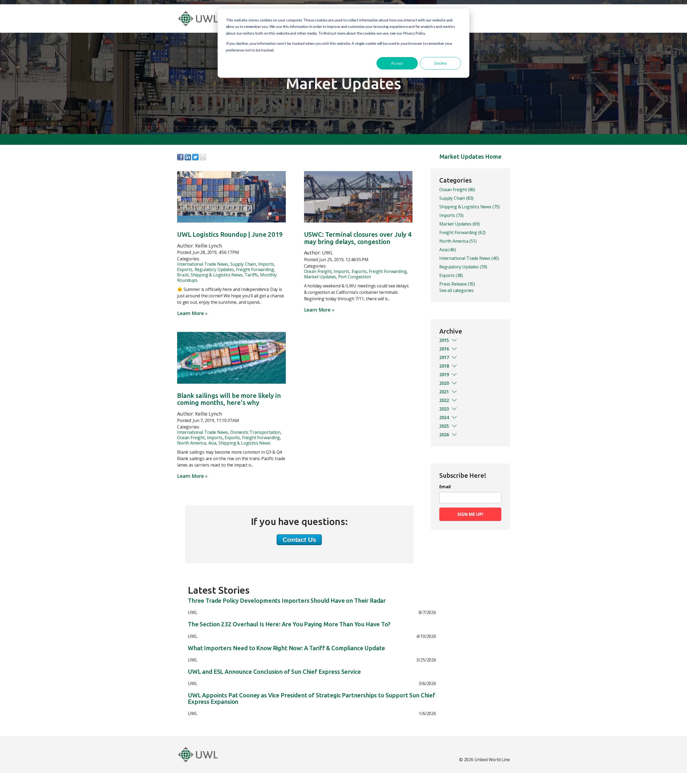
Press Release (457, 284)
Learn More (190, 313)
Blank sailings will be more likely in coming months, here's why (229, 399)
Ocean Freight (318, 271)
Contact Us (299, 539)
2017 (444, 357)
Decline (440, 63)
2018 (444, 366)
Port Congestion (354, 277)
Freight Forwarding (255, 269)
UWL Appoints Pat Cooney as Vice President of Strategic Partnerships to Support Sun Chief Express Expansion (311, 698)
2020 (444, 383)
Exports (184, 269)
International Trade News (202, 264)
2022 (444, 400)
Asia (212, 443)
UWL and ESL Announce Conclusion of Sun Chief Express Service (274, 671)
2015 (444, 340)
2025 (444, 426)
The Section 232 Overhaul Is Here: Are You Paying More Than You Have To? (289, 624)
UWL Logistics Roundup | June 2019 (230, 234)
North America (191, 443)
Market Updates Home (470, 156)
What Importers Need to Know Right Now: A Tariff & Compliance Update (286, 648)
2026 (444, 435)
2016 (444, 349)
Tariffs (251, 275)
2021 (444, 392)
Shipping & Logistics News (217, 275)
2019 (444, 375)
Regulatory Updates (214, 269)
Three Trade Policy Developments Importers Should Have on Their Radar (287, 600)
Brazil (182, 275)
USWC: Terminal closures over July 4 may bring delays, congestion (358, 238)
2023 (444, 409)
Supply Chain (243, 264)
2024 (444, 417)
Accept (397, 63)
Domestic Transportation (255, 432)
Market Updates (320, 277)
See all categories (456, 290)
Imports (266, 264)
